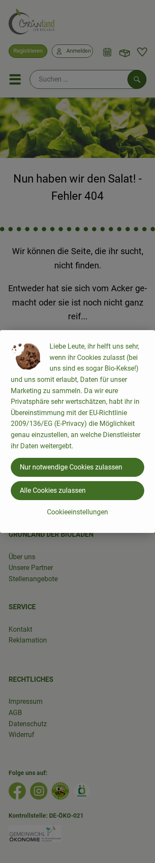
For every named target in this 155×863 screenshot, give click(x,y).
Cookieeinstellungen (77, 512)
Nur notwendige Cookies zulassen (71, 467)
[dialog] (77, 431)
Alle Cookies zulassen (53, 490)
